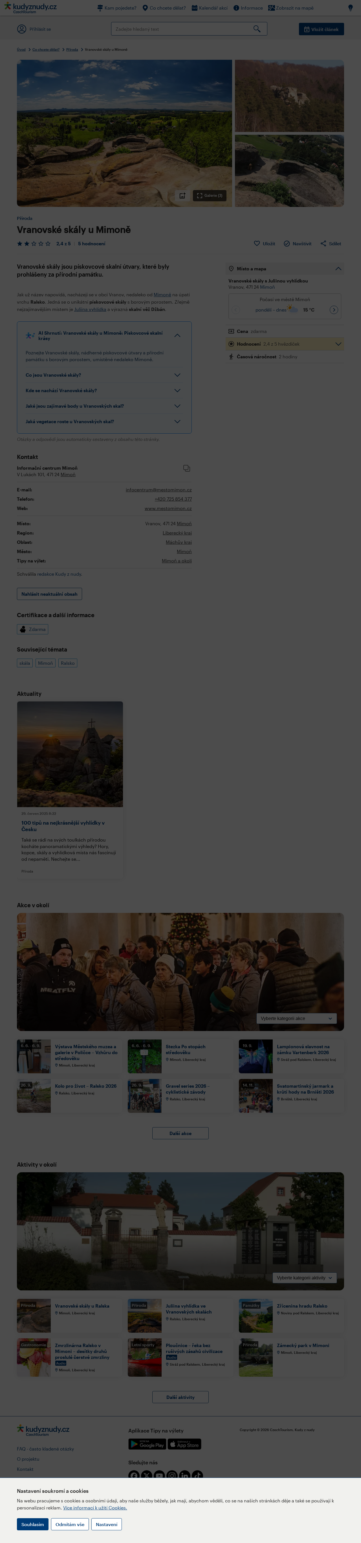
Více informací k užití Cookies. (95, 1507)
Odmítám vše (70, 1524)
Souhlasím (32, 1524)
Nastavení (106, 1524)
